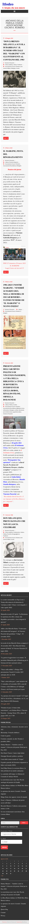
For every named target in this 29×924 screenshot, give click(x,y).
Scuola (17, 68)
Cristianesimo (16, 532)
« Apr (2, 875)
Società (15, 404)
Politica (11, 404)
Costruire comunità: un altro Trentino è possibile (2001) (12, 740)
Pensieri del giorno (13, 162)
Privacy (3, 916)
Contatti (3, 912)
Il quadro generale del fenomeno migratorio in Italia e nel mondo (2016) (14, 763)
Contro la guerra (5, 736)
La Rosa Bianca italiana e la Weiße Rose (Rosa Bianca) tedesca (14, 786)
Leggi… (5, 138)
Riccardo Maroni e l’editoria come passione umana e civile (13, 807)
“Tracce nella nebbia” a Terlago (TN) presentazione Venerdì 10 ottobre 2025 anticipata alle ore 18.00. (12, 672)
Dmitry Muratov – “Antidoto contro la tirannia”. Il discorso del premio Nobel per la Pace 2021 (14, 747)
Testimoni (19, 64)
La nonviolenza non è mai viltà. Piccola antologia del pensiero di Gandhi (12, 781)
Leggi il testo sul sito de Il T (14, 268)
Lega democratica (17, 412)
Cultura (15, 64)
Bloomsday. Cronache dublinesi (10, 732)
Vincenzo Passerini (9, 63)
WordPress (24, 922)
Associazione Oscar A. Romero (12, 66)
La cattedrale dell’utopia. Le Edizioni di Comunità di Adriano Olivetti (12, 775)
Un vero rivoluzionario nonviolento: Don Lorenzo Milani (12, 813)
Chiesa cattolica (9, 64)
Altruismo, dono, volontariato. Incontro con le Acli (14, 728)
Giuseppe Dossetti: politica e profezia (12, 756)
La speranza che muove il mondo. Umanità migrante (13, 792)
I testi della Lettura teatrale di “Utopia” (12, 759)
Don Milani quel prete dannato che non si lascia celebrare (14, 523)
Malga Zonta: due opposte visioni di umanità (14, 797)
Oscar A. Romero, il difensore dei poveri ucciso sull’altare (12, 801)
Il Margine (13, 68)
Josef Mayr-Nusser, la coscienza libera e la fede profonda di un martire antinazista (13, 769)
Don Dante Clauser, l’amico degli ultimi (12, 753)
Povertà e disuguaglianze (13, 534)
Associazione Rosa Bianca (9, 165)
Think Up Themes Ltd (11, 922)
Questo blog (4, 909)
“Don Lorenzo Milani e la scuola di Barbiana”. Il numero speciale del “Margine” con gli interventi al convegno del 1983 (14, 50)
